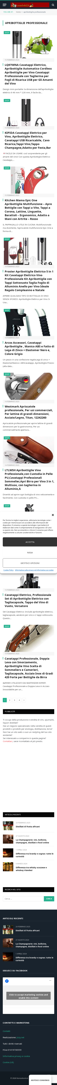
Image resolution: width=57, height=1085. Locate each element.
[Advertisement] (28, 777)
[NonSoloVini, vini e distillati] (30, 4)
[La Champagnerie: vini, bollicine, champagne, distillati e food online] (8, 839)
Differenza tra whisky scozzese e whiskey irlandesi (31, 869)
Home (18, 12)
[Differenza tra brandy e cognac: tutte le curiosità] (8, 852)
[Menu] (4, 5)
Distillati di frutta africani (28, 826)
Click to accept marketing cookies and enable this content (28, 996)
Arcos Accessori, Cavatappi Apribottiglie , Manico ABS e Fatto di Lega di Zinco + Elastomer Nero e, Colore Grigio (29, 348)
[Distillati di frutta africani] (8, 825)
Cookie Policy (8, 570)
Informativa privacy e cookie (16, 1056)
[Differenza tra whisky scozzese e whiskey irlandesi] (8, 866)
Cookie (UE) (8, 1062)
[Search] (52, 5)
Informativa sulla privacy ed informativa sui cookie (34, 570)
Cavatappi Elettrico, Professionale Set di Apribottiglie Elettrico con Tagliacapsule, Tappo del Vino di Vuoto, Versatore (28, 600)
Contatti (6, 1031)
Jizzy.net (20, 1037)
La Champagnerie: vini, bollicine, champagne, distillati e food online (32, 841)
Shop (7, 32)
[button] (52, 515)
